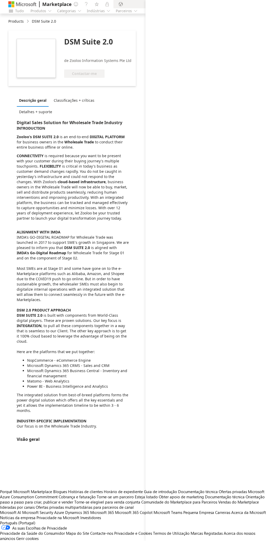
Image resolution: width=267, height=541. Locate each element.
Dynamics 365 (77, 512)
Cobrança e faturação (77, 496)
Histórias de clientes (85, 491)
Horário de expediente (123, 491)
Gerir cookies (27, 538)
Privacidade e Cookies (133, 533)
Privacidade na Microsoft (58, 517)
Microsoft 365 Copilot (134, 512)
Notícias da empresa (17, 517)
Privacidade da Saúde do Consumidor (32, 533)
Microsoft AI (10, 512)
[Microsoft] (22, 4)
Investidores (90, 517)
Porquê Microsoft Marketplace (26, 491)
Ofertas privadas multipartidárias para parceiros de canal (85, 507)
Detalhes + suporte (35, 111)
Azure (59, 512)
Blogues (60, 491)
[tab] (34, 100)
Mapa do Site (77, 533)
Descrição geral (32, 100)
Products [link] (16, 21)
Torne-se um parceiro (115, 496)
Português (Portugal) (17, 522)
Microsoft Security (37, 512)
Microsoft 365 (102, 512)
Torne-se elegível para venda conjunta (107, 502)
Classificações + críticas (74, 100)
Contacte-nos (101, 533)
